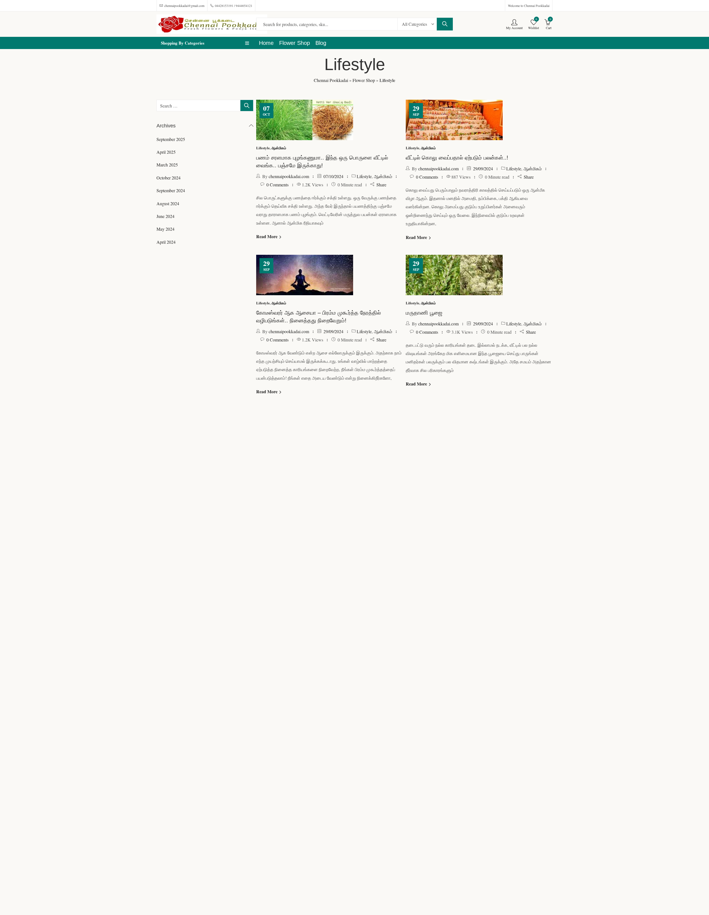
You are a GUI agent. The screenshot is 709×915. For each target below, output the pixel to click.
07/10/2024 (333, 176)
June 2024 (165, 216)
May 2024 (165, 229)
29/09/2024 (483, 168)
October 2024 (168, 178)
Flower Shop (364, 80)
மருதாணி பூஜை (424, 313)
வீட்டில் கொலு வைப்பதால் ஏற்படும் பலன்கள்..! (457, 158)
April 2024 (166, 242)
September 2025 (170, 139)
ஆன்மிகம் (278, 147)
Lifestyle (263, 147)
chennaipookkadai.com (289, 176)
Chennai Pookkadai (331, 80)
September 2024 (170, 190)
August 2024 (167, 203)
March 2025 (167, 165)
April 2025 (166, 152)
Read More (267, 236)
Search (445, 24)
